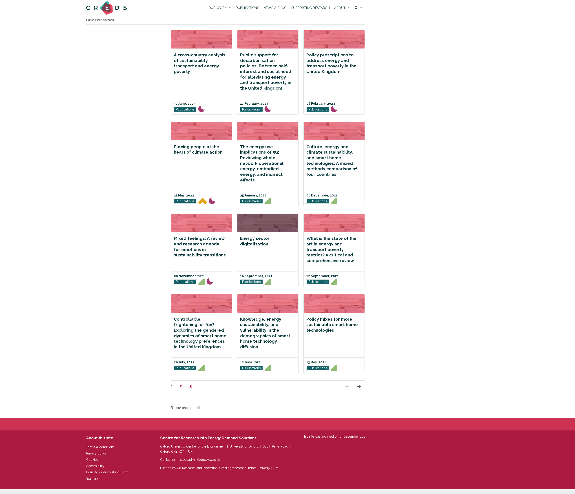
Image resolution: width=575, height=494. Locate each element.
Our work (217, 8)
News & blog (275, 8)
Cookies (92, 459)
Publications (247, 8)
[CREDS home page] (106, 8)
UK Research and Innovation (197, 468)
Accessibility (95, 466)
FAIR (201, 110)
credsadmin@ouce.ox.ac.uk (200, 459)
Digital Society (267, 202)
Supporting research (310, 8)
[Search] (358, 8)
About (340, 8)
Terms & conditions (100, 447)
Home (90, 20)
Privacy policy (96, 453)
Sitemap (92, 478)
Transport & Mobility (202, 202)
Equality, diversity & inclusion (107, 472)
